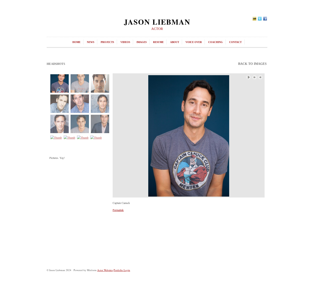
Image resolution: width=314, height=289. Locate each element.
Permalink (118, 210)
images (142, 42)
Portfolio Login (122, 270)
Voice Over (194, 42)
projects (107, 42)
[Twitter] (259, 18)
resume (158, 42)
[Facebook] (265, 18)
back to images (252, 64)
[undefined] (189, 135)
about (174, 42)
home (76, 42)
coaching (215, 42)
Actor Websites (105, 270)
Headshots (56, 64)
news (90, 42)
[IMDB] (254, 18)
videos (125, 42)
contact (235, 42)
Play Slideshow (248, 77)
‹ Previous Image (254, 77)
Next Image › (260, 77)
